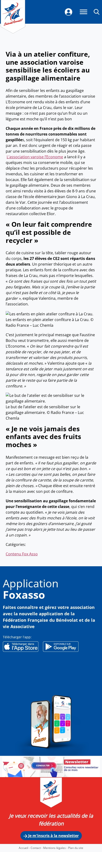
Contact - (37, 848)
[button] (96, 12)
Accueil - (25, 848)
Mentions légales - (55, 848)
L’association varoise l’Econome (35, 156)
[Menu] (83, 11)
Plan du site (75, 848)
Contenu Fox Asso (22, 554)
